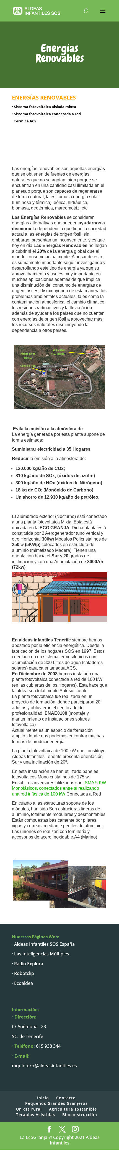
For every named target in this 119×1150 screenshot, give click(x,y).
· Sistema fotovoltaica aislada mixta (44, 106)
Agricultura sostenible (73, 1109)
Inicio (43, 1097)
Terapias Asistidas (35, 1114)
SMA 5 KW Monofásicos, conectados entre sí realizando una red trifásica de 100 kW (59, 788)
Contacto (66, 1097)
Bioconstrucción (79, 1114)
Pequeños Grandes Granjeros (56, 1103)
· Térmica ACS (24, 121)
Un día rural (29, 1109)
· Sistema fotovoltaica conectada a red (46, 113)
